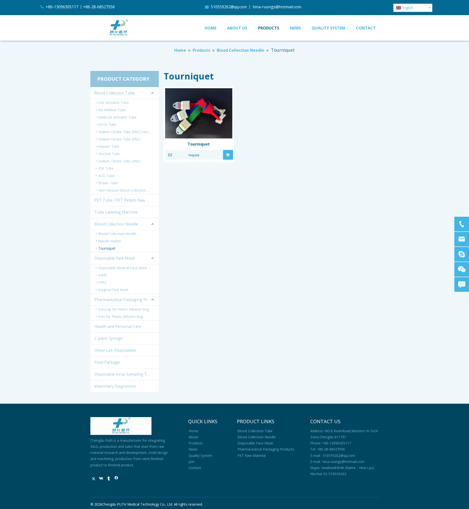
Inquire (194, 155)
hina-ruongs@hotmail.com (278, 7)
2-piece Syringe (108, 338)
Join (191, 461)
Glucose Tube (109, 153)
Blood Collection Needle (116, 224)
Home (193, 431)
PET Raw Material (251, 455)
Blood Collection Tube (114, 93)
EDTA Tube (107, 124)
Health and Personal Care (117, 326)
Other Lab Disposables (115, 350)
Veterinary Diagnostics (115, 386)
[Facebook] (116, 479)
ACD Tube (106, 175)
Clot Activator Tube (113, 102)
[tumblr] (109, 479)
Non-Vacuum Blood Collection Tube (126, 190)
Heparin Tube (108, 146)
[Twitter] (94, 479)
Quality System (200, 455)
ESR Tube (105, 168)
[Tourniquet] (198, 113)
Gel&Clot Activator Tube (117, 117)
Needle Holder (109, 241)
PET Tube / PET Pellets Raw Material (126, 200)
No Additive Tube (112, 110)
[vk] (101, 479)
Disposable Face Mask (114, 258)
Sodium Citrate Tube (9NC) (119, 139)
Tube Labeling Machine (116, 212)
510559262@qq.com (229, 7)
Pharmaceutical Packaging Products (126, 299)
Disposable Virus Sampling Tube (124, 374)
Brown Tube (108, 183)
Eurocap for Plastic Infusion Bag (123, 309)
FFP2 (102, 282)
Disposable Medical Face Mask (122, 267)
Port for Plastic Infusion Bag (120, 316)
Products (196, 443)
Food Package (107, 362)
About (193, 437)
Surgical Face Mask (113, 289)
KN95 (102, 275)
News (193, 449)
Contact (195, 467)
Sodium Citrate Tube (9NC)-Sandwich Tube (128, 131)
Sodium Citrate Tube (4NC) (119, 161)
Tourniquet (107, 248)
